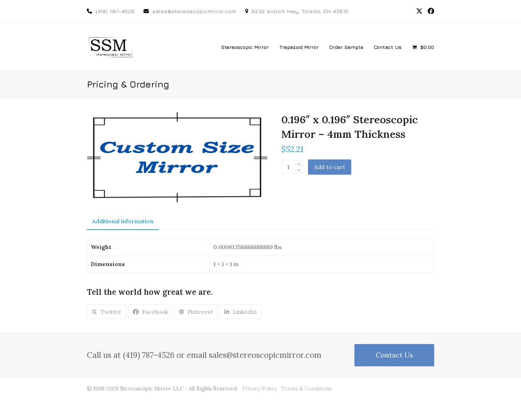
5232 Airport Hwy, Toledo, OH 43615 (300, 11)
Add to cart (329, 166)
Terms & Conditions (306, 388)
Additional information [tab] (122, 221)
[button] (423, 47)
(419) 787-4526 (115, 11)
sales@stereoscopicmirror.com (194, 11)
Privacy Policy (259, 388)
